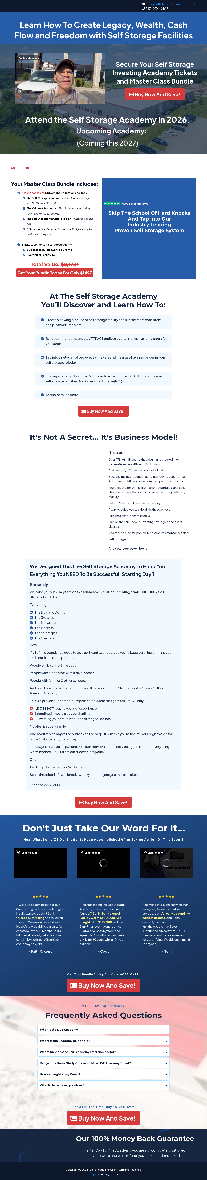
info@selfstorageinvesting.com (170, 4)
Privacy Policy (94, 1174)
